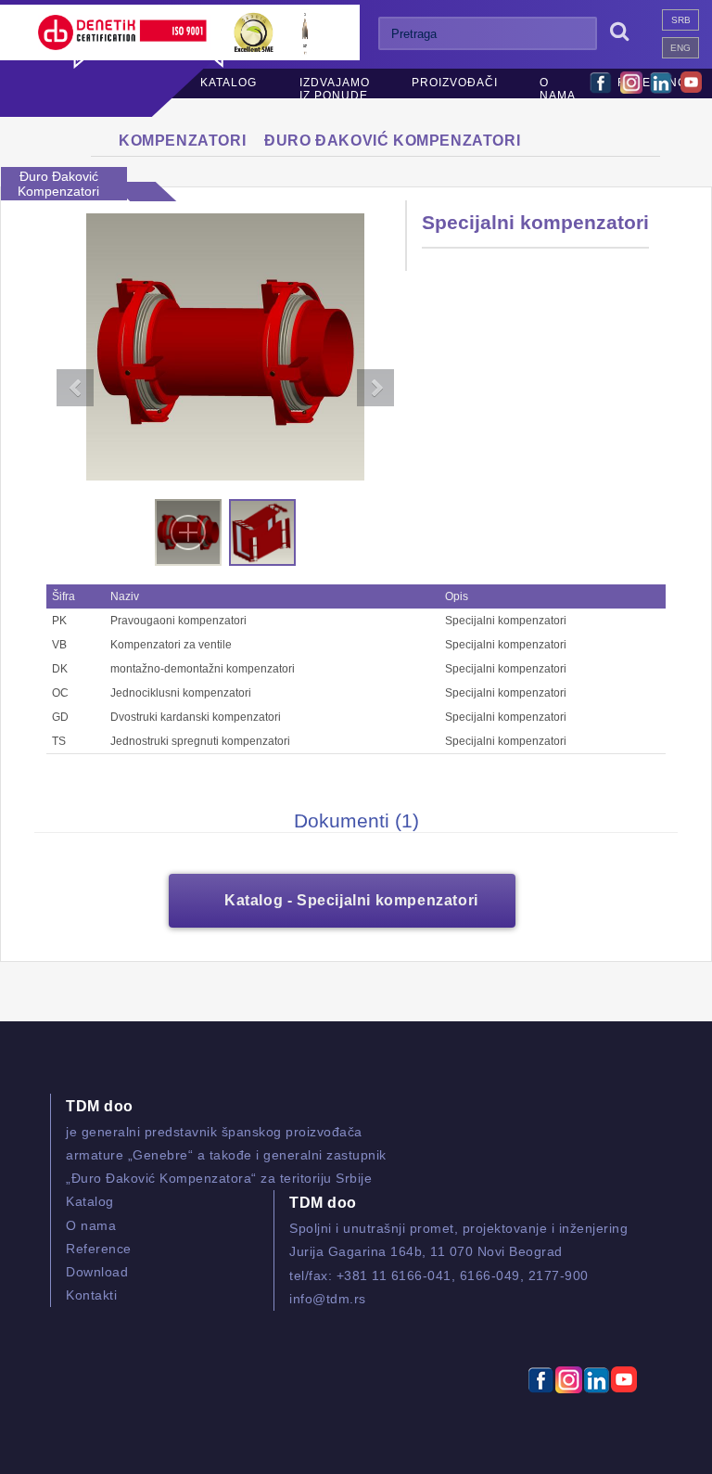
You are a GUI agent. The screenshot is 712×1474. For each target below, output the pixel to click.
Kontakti (91, 1295)
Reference (99, 1248)
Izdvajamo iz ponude (334, 89)
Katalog (228, 82)
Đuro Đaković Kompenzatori (392, 140)
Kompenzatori (182, 140)
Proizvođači (455, 82)
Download (97, 1271)
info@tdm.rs (327, 1298)
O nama (558, 89)
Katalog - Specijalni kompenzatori (351, 900)
